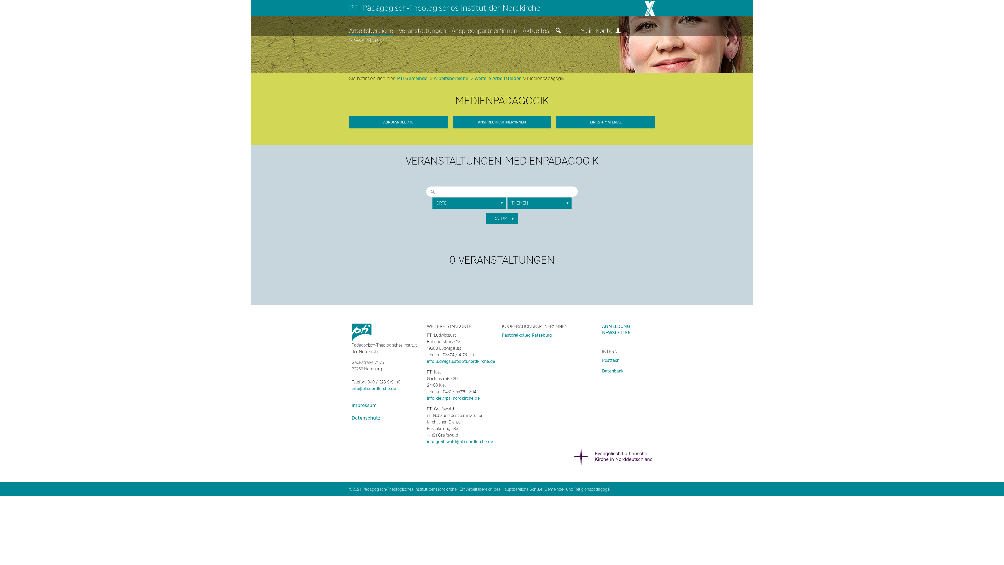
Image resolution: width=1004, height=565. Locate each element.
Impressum (364, 405)
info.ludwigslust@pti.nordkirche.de (461, 361)
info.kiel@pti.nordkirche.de (453, 398)
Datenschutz (366, 418)
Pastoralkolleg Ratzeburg (527, 335)
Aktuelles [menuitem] (536, 31)
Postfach (610, 360)
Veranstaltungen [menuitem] (422, 31)
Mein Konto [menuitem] (597, 31)
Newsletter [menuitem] (365, 40)
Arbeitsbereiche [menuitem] (371, 31)
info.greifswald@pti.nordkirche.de (460, 441)
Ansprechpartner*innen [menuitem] (484, 31)
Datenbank (613, 371)
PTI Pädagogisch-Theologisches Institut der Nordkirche (444, 8)
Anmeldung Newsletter (616, 330)
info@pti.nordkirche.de (374, 388)
